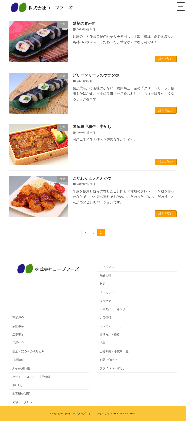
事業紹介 (18, 317)
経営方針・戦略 (110, 334)
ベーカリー (107, 292)
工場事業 (18, 334)
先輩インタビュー (24, 402)
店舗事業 (18, 326)
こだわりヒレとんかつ (92, 178)
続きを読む (165, 58)
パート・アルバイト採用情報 (31, 376)
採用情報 (18, 360)
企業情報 (105, 317)
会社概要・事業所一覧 (114, 351)
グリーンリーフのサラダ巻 (96, 75)
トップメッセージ (111, 326)
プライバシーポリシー (114, 368)
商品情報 (105, 275)
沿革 (102, 343)
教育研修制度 (21, 393)
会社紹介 (18, 385)
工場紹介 (18, 343)
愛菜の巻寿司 (84, 23)
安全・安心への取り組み (28, 351)
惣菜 (102, 284)
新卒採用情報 (21, 368)
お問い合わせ (108, 360)
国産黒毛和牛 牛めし (92, 126)
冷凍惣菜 (105, 300)
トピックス (107, 267)
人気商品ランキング (113, 309)
